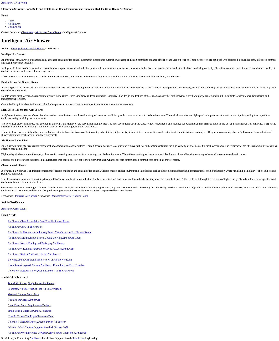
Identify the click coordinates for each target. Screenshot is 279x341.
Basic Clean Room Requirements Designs (29, 305)
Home (11, 21)
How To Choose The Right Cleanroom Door (31, 316)
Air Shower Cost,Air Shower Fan (25, 226)
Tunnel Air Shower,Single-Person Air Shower (31, 283)
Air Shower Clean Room (14, 2)
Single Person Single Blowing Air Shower (29, 310)
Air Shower (14, 23)
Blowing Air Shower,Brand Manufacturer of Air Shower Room (40, 259)
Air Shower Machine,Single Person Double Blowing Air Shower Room (44, 237)
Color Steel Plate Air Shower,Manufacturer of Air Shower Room (41, 270)
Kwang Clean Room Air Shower (28, 48)
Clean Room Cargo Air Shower (24, 299)
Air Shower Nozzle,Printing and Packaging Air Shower (36, 243)
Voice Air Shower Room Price (23, 294)
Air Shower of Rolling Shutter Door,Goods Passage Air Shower (40, 248)
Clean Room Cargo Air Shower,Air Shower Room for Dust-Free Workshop (46, 265)
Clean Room (14, 26)
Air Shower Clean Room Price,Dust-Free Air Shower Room (38, 221)
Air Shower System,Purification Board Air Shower (34, 254)
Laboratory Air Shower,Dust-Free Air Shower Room (35, 288)
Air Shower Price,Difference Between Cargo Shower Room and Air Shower (47, 332)
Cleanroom (27, 32)
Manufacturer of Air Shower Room (70, 196)
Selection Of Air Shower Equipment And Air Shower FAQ (38, 327)
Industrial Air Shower (26, 196)
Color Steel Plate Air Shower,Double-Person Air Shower (37, 321)
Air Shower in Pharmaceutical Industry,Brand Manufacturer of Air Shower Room (49, 232)
